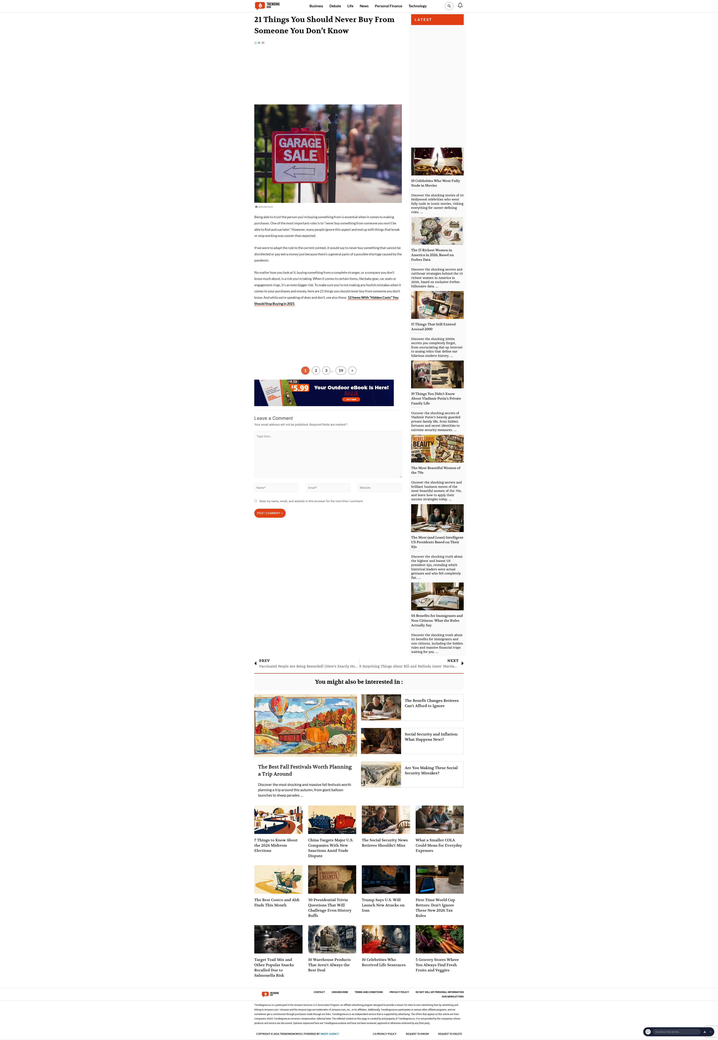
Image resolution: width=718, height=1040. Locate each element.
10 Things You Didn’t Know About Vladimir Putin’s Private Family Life (436, 398)
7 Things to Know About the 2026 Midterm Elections (276, 845)
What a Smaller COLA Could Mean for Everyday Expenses (439, 845)
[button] (449, 6)
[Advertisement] (328, 77)
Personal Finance (388, 6)
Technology (418, 6)
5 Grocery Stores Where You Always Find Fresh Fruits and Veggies (437, 965)
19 (341, 370)
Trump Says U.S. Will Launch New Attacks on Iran (383, 905)
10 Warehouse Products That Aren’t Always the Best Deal (329, 965)
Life (350, 6)
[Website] (380, 488)
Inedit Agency (329, 1033)
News (364, 6)
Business (316, 6)
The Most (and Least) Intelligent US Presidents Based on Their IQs (437, 542)
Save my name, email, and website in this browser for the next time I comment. (311, 501)
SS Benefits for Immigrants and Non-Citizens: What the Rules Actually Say (437, 620)
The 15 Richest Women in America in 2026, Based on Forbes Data (432, 255)
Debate (335, 6)
